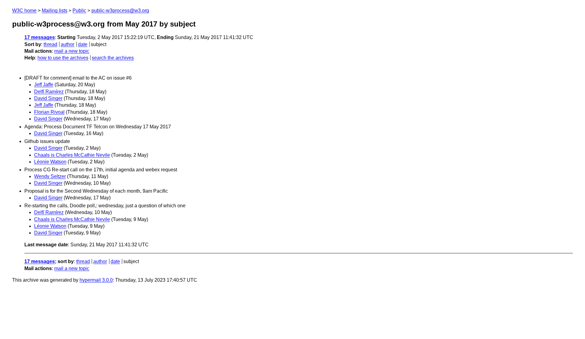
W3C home (24, 10)
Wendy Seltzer (50, 176)
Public (79, 10)
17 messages (39, 37)
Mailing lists (54, 10)
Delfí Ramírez (49, 91)
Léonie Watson (50, 161)
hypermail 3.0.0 (96, 280)
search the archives (113, 57)
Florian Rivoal (49, 112)
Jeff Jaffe (43, 84)
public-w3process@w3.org (120, 10)
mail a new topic (71, 51)
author (67, 44)
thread (50, 44)
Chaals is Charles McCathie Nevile (72, 155)
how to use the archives (62, 57)
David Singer (48, 98)
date (82, 44)
